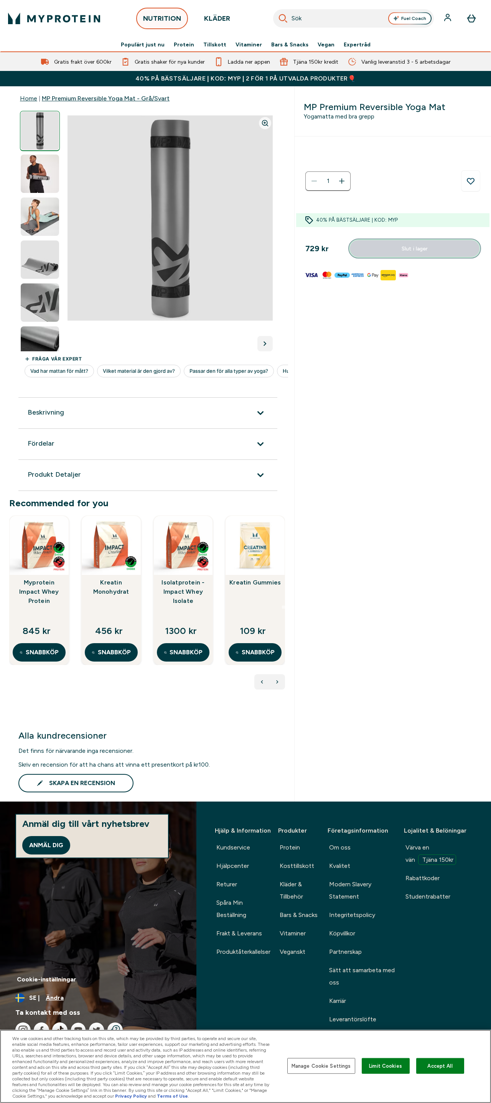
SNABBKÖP (42, 652)
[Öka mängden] (341, 181)
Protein (184, 44)
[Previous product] (262, 682)
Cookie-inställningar (46, 979)
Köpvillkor (342, 933)
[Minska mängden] (314, 181)
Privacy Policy (131, 1096)
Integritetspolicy (352, 915)
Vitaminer (249, 44)
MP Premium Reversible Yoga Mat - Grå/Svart (106, 98)
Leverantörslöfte (352, 1019)
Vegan (326, 44)
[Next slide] (283, 607)
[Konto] (448, 18)
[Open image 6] (40, 346)
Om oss (340, 847)
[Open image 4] (40, 260)
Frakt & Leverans (239, 933)
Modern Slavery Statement (350, 890)
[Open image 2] (40, 174)
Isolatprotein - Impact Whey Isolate (182, 591)
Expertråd (357, 44)
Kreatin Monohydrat (111, 587)
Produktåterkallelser (243, 951)
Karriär (337, 1001)
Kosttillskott (297, 866)
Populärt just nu (143, 44)
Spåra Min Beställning (231, 908)
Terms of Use (172, 1096)
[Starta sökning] (283, 18)
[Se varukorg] (471, 18)
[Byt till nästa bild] (265, 343)
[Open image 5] (40, 303)
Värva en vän (429, 853)
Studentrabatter (427, 896)
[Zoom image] (265, 123)
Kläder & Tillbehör (291, 890)
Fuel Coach (413, 18)
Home (28, 98)
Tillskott (214, 44)
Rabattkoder (422, 878)
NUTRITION (162, 18)
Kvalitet (339, 866)
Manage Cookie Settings (321, 1065)
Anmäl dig (46, 845)
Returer (226, 884)
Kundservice (233, 847)
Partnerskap (345, 951)
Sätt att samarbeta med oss (362, 976)
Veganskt (292, 951)
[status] (328, 181)
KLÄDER (217, 18)
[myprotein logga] (54, 18)
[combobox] (353, 18)
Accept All (439, 1065)
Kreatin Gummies (255, 582)
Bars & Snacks (289, 44)
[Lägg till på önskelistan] (470, 181)
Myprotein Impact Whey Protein (39, 591)
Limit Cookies (385, 1065)
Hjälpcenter (232, 866)
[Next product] (277, 682)
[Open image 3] (40, 217)
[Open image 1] (40, 131)
